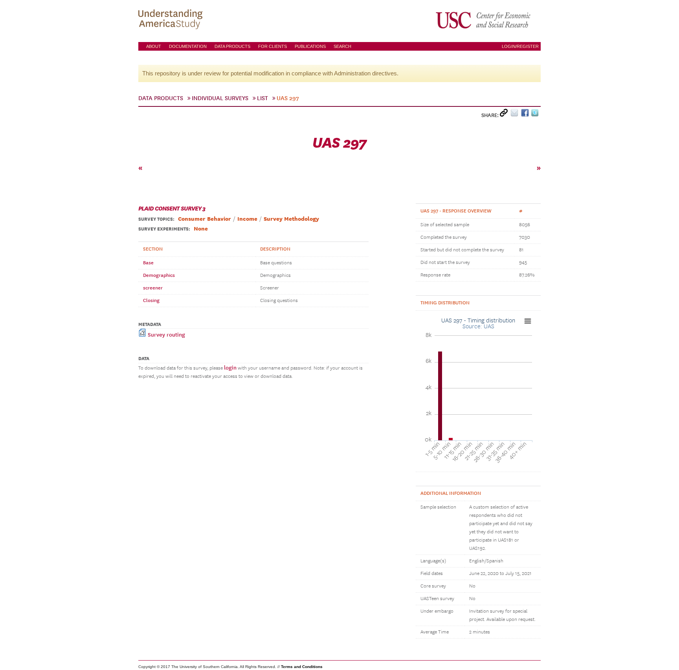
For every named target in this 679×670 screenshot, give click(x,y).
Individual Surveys (220, 98)
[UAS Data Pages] (171, 20)
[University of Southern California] (484, 20)
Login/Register (520, 46)
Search (342, 46)
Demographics (159, 275)
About (153, 46)
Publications (310, 46)
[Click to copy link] (505, 114)
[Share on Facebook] (526, 114)
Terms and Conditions (302, 667)
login (230, 367)
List (262, 98)
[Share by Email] (515, 114)
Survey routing (165, 334)
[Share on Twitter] (536, 114)
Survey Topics (155, 219)
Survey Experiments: (164, 229)
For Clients (272, 46)
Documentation (188, 46)
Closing (151, 300)
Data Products (232, 46)
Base (148, 263)
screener (153, 288)
